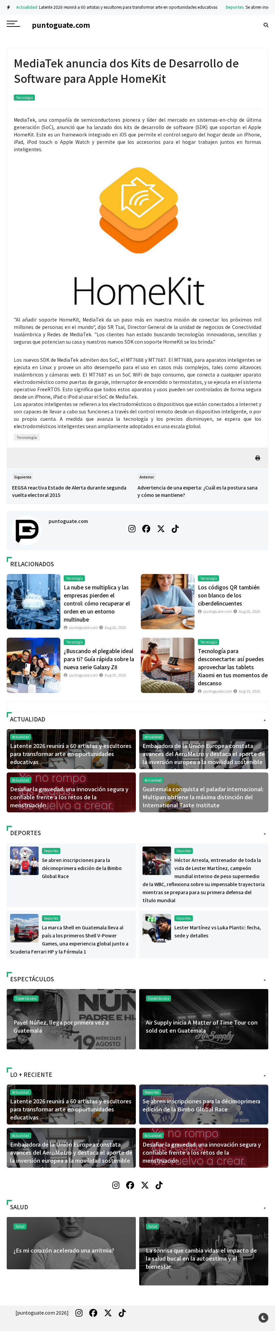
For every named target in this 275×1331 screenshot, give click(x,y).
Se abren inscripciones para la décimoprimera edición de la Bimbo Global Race (82, 868)
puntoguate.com (68, 521)
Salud (152, 1226)
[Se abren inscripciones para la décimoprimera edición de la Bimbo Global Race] (24, 860)
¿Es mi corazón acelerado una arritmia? (63, 1250)
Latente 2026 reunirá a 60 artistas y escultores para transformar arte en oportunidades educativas (122, 7)
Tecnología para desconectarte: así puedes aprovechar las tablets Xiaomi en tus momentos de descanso (233, 667)
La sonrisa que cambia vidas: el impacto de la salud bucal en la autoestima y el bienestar (201, 1258)
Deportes (229, 7)
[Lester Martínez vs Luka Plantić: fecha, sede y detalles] (157, 927)
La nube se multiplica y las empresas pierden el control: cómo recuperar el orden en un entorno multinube (97, 603)
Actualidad (21, 7)
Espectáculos (158, 998)
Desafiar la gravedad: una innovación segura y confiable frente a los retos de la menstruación (69, 797)
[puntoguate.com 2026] (42, 1312)
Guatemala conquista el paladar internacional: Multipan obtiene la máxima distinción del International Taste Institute (203, 797)
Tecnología (24, 97)
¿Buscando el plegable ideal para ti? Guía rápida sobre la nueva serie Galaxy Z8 (99, 659)
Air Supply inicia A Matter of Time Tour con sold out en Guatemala (202, 1026)
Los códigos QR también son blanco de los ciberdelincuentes (229, 595)
